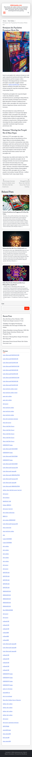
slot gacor (5, 404)
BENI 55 (5, 516)
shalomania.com (16, 5)
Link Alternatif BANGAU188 (11, 355)
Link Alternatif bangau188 (10, 467)
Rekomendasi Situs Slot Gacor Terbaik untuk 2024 (15, 248)
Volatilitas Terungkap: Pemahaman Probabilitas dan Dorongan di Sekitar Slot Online (14, 325)
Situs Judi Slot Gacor (8, 426)
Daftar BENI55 (7, 505)
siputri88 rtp (6, 692)
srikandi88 (6, 632)
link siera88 (6, 737)
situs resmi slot (7, 527)
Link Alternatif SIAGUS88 (10, 449)
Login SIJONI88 (7, 539)
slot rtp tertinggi (7, 696)
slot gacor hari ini (8, 509)
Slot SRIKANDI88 (8, 610)
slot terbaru (6, 497)
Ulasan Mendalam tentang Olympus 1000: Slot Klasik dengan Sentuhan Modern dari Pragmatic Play (16, 332)
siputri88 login (7, 730)
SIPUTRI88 (6, 726)
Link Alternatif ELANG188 (10, 362)
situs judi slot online (8, 407)
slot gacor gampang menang (10, 722)
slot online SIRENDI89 (9, 520)
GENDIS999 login (8, 445)
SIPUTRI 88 (6, 572)
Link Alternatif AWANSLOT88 (11, 475)
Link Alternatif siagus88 (9, 471)
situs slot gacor (7, 422)
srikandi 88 (6, 621)
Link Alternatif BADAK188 (10, 359)
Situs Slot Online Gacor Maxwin (12, 700)
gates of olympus (7, 689)
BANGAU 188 (7, 501)
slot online (6, 546)
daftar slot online (7, 704)
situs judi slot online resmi (10, 389)
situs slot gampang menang (10, 419)
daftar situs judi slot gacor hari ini (12, 490)
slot (4, 535)
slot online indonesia (8, 512)
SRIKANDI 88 (7, 591)
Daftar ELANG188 (14, 84)
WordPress (24, 754)
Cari (3, 304)
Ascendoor (11, 754)
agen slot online (7, 396)
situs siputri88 (7, 734)
